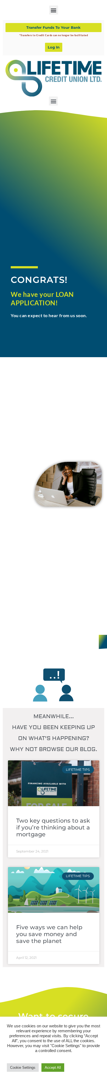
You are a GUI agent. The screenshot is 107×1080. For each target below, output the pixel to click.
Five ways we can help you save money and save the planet (49, 934)
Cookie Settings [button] (22, 1067)
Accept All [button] (53, 1067)
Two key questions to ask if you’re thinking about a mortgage (53, 827)
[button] (53, 10)
